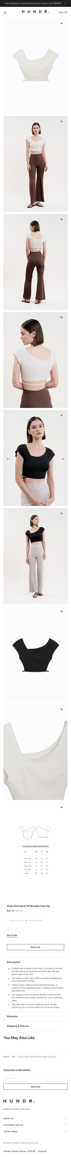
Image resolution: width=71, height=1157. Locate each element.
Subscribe (35, 1086)
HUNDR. (15, 1143)
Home (6, 1057)
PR (13, 1057)
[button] (5, 12)
